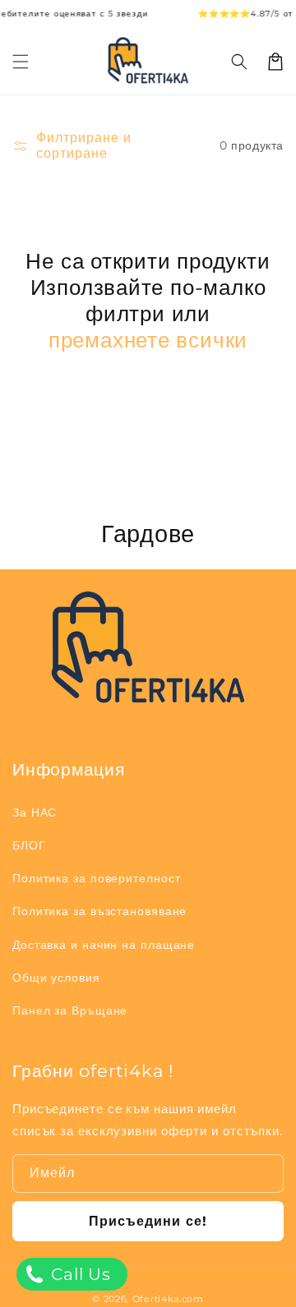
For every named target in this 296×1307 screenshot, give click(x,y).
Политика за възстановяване (99, 911)
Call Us (78, 1274)
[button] (239, 62)
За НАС (34, 812)
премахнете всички (148, 340)
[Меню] (20, 62)
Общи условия (56, 977)
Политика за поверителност (96, 878)
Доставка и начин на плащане (103, 944)
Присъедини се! (148, 1221)
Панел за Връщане (69, 1010)
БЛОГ (29, 845)
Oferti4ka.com (168, 1299)
